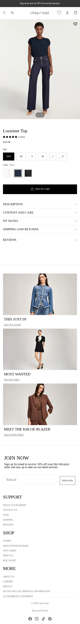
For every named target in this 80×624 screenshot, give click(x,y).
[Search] (12, 13)
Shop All (8, 555)
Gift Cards (9, 551)
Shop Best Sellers (12, 379)
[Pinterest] (50, 619)
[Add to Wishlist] (75, 24)
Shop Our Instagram (15, 546)
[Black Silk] (28, 173)
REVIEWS (9, 239)
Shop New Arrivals (12, 324)
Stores (7, 541)
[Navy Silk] (18, 173)
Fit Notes (10, 220)
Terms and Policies (40, 610)
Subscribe (67, 480)
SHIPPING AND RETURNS (21, 229)
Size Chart (9, 560)
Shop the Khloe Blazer (14, 434)
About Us (8, 576)
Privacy (8, 586)
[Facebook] (30, 619)
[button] (10, 137)
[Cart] (75, 13)
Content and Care (18, 212)
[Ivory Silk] (7, 173)
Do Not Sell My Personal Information (26, 591)
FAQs (6, 515)
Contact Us (10, 510)
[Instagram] (36, 619)
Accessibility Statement (18, 596)
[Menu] (4, 12)
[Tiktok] (43, 619)
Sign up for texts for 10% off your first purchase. (40, 3)
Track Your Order (14, 505)
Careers (8, 581)
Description (13, 204)
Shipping (8, 520)
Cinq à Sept (44, 603)
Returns (8, 525)
